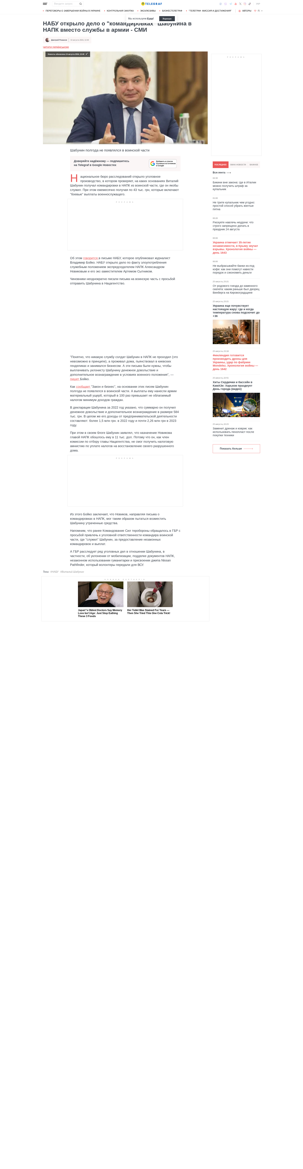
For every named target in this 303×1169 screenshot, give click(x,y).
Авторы (246, 10)
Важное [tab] (254, 165)
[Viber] (225, 4)
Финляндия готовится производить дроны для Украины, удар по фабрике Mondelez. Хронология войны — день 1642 (235, 362)
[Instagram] (245, 3)
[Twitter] (240, 4)
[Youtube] (235, 3)
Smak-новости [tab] (238, 165)
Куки (150, 18)
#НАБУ (54, 571)
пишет (75, 379)
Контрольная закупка (120, 10)
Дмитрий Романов (59, 40)
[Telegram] (230, 3)
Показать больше (231, 448)
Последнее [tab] (220, 165)
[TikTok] (249, 3)
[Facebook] (220, 3)
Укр (258, 4)
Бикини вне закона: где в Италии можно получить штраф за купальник (234, 186)
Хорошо (167, 18)
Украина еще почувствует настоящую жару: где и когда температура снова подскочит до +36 (236, 311)
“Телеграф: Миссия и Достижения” (210, 10)
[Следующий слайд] (262, 11)
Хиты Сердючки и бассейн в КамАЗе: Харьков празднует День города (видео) (232, 386)
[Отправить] (80, 3)
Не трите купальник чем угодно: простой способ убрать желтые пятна (234, 206)
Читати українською (56, 47)
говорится (91, 258)
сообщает (83, 386)
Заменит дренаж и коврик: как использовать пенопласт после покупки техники (233, 432)
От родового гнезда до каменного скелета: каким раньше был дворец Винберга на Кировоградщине (236, 289)
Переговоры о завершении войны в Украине (73, 10)
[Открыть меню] (45, 3)
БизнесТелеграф (172, 10)
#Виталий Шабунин (72, 571)
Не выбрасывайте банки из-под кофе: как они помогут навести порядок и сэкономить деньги (233, 269)
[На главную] (151, 3)
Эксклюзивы (148, 10)
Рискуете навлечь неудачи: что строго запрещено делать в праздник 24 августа (233, 226)
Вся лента (219, 172)
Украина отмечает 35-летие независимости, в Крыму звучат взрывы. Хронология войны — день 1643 (235, 247)
